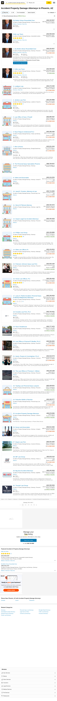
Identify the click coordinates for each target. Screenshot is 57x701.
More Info (24, 24)
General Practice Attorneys (42, 179)
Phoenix (10, 499)
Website (15, 24)
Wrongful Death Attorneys (36, 148)
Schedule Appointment (21, 63)
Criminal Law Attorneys (36, 280)
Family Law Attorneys (36, 133)
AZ (6, 499)
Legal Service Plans (40, 207)
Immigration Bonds (40, 429)
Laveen (16, 600)
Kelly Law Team (18, 34)
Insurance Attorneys (35, 444)
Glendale (3, 600)
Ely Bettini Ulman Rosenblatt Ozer (24, 20)
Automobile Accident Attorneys (38, 36)
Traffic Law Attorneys (43, 611)
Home (2, 499)
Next (36, 505)
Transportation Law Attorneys (37, 88)
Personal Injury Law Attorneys (37, 22)
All (13, 12)
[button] (54, 2)
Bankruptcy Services (40, 251)
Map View (6, 12)
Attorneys (33, 50)
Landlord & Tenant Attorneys (37, 102)
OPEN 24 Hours (22, 16)
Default (52, 12)
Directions (19, 24)
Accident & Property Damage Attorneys (22, 22)
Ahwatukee (31, 600)
